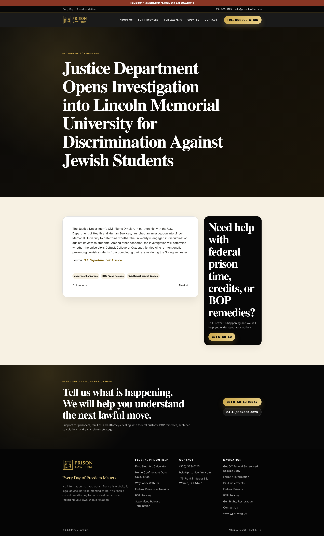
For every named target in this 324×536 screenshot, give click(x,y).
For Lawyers (173, 19)
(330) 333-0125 (223, 9)
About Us (126, 19)
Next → (183, 285)
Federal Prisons (233, 489)
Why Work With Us (147, 483)
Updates (193, 19)
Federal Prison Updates (80, 53)
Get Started (222, 336)
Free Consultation (242, 20)
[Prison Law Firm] (80, 20)
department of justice (86, 276)
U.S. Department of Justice (103, 260)
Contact (211, 19)
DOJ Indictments (234, 483)
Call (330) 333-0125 (242, 412)
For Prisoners (148, 19)
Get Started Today (242, 402)
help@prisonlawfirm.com (248, 9)
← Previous (79, 285)
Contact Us (230, 507)
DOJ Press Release (113, 276)
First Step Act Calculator (151, 466)
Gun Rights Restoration (238, 501)
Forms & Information (236, 476)
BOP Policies (143, 495)
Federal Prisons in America (152, 489)
